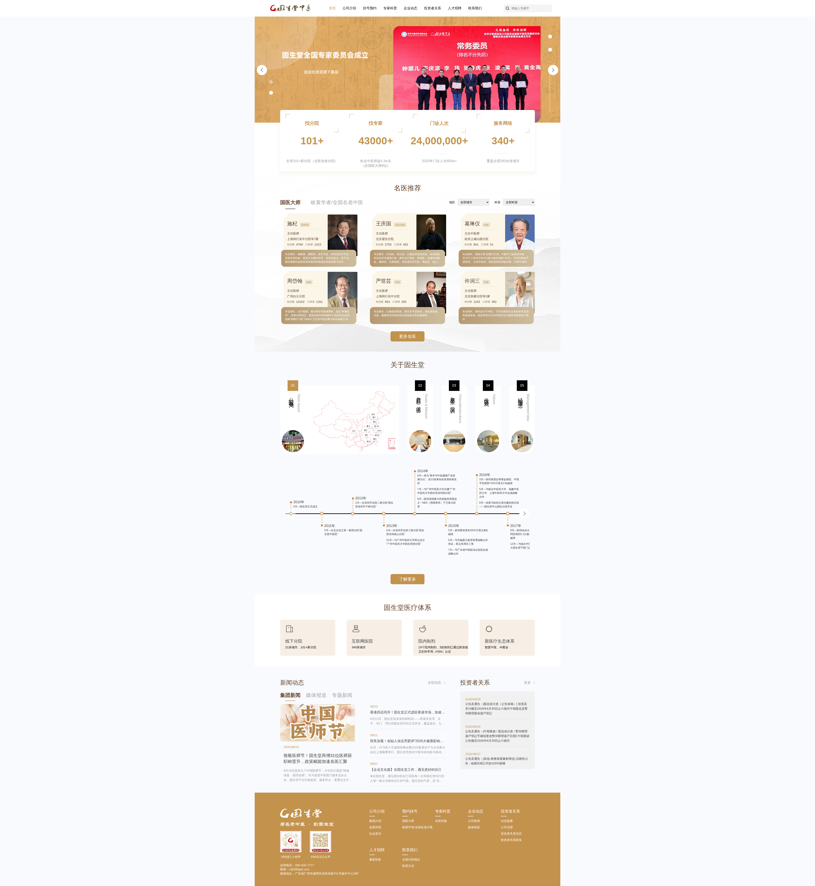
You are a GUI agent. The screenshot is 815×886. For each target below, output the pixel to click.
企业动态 (410, 8)
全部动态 (434, 682)
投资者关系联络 (511, 840)
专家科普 (390, 8)
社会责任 (375, 833)
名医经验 (441, 821)
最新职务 (375, 859)
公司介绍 (349, 8)
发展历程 (375, 827)
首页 (332, 8)
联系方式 (408, 866)
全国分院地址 (411, 859)
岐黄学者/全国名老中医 (337, 202)
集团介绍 (375, 821)
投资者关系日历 (511, 833)
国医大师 (290, 202)
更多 (527, 682)
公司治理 (507, 827)
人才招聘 (454, 8)
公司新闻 (474, 821)
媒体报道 (474, 827)
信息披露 (507, 821)
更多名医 (407, 336)
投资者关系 (432, 8)
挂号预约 (370, 8)
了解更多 (407, 579)
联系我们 (475, 8)
